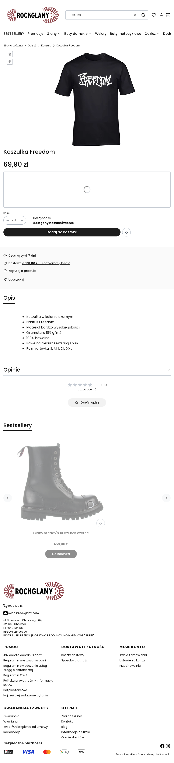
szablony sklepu (128, 754)
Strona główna (13, 45)
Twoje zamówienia (133, 655)
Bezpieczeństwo (15, 690)
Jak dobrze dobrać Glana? (22, 655)
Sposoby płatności (74, 660)
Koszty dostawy (72, 655)
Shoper (163, 754)
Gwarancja (11, 716)
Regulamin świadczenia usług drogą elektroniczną (25, 668)
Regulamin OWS (15, 675)
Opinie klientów (72, 737)
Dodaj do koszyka (62, 232)
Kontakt (67, 721)
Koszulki (46, 45)
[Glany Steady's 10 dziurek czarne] (61, 483)
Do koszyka (61, 554)
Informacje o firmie (75, 732)
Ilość (6, 213)
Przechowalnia (130, 666)
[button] (143, 15)
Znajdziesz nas (72, 716)
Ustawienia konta (132, 660)
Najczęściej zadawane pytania (25, 695)
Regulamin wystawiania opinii (24, 660)
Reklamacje (12, 732)
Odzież (32, 45)
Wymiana (10, 721)
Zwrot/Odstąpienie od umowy (25, 727)
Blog (64, 727)
